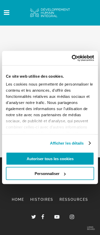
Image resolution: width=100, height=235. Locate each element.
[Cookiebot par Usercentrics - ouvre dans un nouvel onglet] (72, 58)
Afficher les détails (67, 143)
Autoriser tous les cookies (50, 158)
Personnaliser (47, 173)
